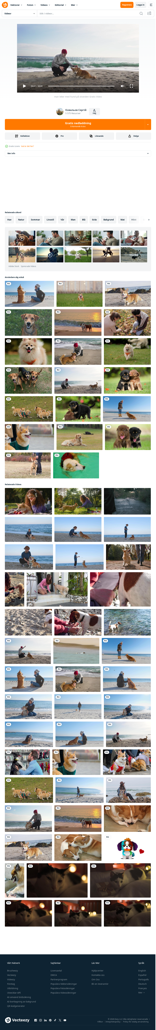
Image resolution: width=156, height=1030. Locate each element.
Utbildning (12, 988)
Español (140, 975)
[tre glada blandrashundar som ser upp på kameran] (28, 380)
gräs (94, 219)
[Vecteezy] (5, 5)
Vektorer (15, 5)
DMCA (53, 975)
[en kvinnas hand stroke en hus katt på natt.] (57, 880)
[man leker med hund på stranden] (28, 651)
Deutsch (140, 983)
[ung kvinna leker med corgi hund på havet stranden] (29, 294)
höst (133, 219)
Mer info (11, 153)
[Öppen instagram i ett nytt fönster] (40, 1020)
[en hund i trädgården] (28, 322)
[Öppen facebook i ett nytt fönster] (35, 1020)
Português (141, 979)
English (140, 970)
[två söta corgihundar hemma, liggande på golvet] (127, 818)
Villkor (98, 1021)
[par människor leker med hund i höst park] (127, 322)
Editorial (59, 5)
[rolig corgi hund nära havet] (128, 294)
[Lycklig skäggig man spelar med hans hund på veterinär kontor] (27, 762)
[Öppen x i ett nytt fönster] (60, 1020)
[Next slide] (144, 219)
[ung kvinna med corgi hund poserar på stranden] (128, 790)
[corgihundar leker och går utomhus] (29, 409)
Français (140, 988)
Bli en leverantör (99, 983)
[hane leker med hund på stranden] (77, 351)
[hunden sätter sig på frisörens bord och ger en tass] (14, 880)
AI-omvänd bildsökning (19, 997)
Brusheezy (12, 970)
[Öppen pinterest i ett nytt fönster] (50, 1020)
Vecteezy (11, 975)
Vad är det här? (27, 146)
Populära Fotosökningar (62, 988)
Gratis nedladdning (77, 124)
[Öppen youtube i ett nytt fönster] (65, 1020)
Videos (44, 5)
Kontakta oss (97, 975)
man (73, 219)
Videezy (11, 979)
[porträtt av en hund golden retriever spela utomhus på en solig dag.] (80, 437)
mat (123, 219)
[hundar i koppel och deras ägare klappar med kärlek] (28, 465)
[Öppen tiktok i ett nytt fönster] (55, 1020)
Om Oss (95, 979)
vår (62, 219)
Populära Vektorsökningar (63, 983)
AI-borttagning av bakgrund (21, 1001)
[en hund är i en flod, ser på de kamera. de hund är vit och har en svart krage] (127, 501)
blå (83, 219)
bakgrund (108, 219)
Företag (11, 983)
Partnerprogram (58, 979)
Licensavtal (56, 970)
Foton (30, 5)
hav (9, 219)
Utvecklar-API (13, 992)
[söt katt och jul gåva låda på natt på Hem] (120, 880)
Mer (73, 5)
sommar (35, 219)
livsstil (50, 219)
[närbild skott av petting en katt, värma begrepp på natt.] (28, 913)
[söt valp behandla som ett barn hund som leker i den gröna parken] (127, 380)
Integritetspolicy (110, 1021)
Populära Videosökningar (63, 992)
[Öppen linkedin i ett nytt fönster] (45, 1020)
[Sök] (139, 13)
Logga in (138, 5)
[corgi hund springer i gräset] (80, 294)
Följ (93, 113)
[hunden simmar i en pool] (76, 465)
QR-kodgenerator (16, 1006)
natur (21, 219)
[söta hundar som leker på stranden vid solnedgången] (77, 322)
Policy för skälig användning (133, 1021)
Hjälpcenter (97, 970)
